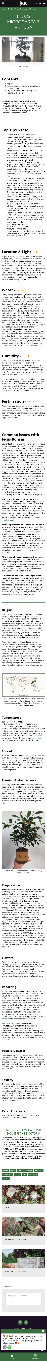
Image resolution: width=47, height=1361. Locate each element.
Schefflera (18, 655)
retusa (20, 1171)
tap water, (12, 559)
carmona (29, 1171)
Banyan (5, 1178)
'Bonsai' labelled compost (25, 993)
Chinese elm (7, 1174)
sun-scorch (34, 735)
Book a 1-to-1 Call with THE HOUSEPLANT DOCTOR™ (23, 1131)
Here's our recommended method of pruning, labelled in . (23, 871)
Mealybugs (18, 226)
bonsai (5, 1171)
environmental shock (23, 587)
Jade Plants (29, 653)
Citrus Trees (31, 655)
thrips (4, 1057)
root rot (18, 171)
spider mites (34, 1055)
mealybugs (23, 1055)
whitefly (12, 1057)
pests (40, 738)
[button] (3, 3)
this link (7, 1018)
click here (20, 1066)
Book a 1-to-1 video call (19, 103)
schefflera (38, 1171)
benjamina (33, 1174)
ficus (13, 1171)
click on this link (36, 345)
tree (24, 1174)
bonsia (17, 1174)
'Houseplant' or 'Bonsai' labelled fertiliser (19, 410)
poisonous (27, 1084)
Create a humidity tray (11, 360)
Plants (10, 9)
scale (42, 1055)
